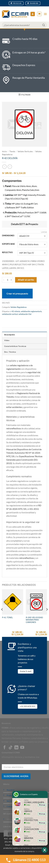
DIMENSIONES (8, 236)
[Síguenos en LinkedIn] (16, 748)
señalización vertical (10, 314)
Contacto (11, 806)
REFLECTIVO (7, 252)
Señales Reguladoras (19, 307)
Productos (11, 795)
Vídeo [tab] (6, 340)
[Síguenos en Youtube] (22, 748)
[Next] (46, 615)
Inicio (4, 151)
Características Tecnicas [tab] (15, 346)
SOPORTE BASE (8, 244)
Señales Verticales (25, 151)
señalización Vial (25, 314)
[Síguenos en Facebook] (5, 748)
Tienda (12, 151)
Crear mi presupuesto (17, 293)
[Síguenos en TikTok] (11, 748)
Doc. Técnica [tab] (10, 352)
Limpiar (44, 232)
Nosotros (11, 790)
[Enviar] (43, 25)
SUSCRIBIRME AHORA (16, 776)
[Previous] (2, 615)
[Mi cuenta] (32, 14)
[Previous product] (10, 167)
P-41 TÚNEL (7, 617)
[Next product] (4, 167)
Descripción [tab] (9, 335)
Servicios (10, 801)
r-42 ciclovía (15, 311)
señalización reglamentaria (31, 311)
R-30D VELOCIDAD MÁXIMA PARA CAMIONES (34, 619)
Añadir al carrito (26, 279)
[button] (39, 14)
